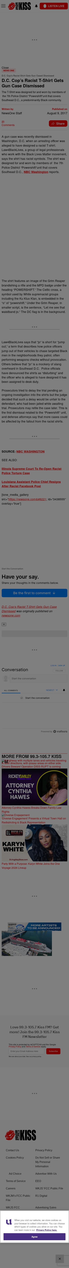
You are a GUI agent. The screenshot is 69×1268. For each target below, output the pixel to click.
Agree (34, 1236)
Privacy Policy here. (46, 1230)
